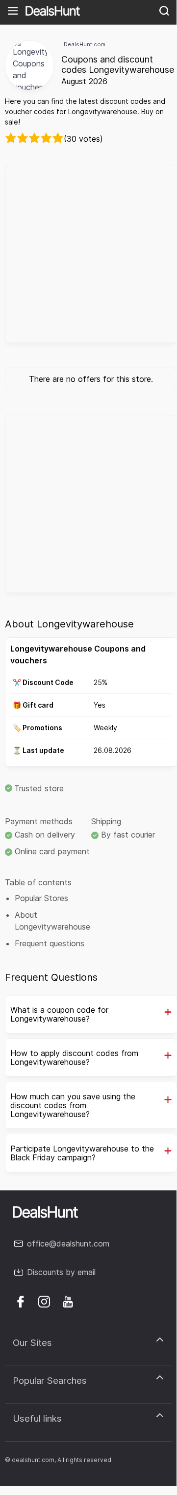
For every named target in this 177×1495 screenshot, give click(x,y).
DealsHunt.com (84, 44)
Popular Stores (41, 898)
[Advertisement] (88, 254)
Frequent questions (49, 943)
